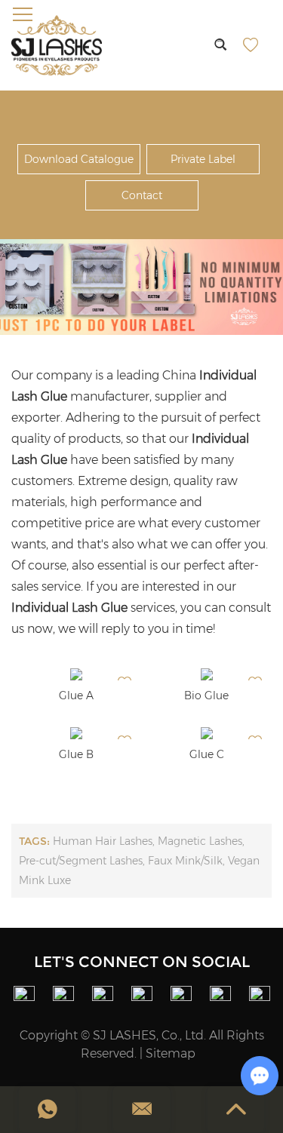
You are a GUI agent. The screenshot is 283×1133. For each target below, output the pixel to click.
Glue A (76, 695)
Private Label (203, 159)
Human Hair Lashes (102, 841)
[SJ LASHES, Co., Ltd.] (56, 45)
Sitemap (170, 1053)
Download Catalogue (79, 159)
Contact (142, 195)
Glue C (206, 754)
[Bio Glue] (206, 674)
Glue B (76, 754)
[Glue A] (76, 674)
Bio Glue (206, 695)
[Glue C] (206, 733)
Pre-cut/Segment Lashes (81, 860)
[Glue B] (76, 733)
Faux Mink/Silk (185, 860)
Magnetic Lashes (200, 841)
